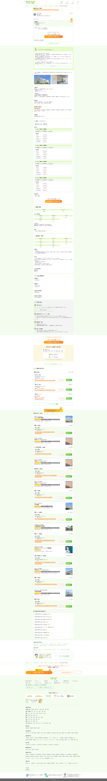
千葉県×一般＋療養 (57, 645)
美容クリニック (56, 737)
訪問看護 (48, 732)
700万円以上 (50, 744)
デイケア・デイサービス (44, 739)
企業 (77, 739)
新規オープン (28, 763)
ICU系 (42, 732)
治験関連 (76, 732)
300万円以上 (28, 744)
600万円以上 (45, 744)
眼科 (52, 756)
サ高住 (57, 739)
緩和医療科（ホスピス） (49, 758)
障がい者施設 (61, 739)
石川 (37, 711)
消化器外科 (28, 756)
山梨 (42, 711)
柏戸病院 (56, 662)
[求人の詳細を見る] (53, 425)
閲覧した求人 (28, 682)
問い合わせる (39, 307)
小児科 (45, 756)
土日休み (38, 763)
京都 (31, 717)
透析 (45, 732)
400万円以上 (33, 744)
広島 (29, 719)
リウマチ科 (28, 758)
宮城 (40, 709)
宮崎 (44, 723)
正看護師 (68, 649)
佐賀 (34, 723)
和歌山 (42, 717)
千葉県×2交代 (63, 645)
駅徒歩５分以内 (46, 649)
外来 (29, 732)
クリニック (51, 737)
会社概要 (27, 767)
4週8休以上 (35, 649)
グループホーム (52, 739)
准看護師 (31, 727)
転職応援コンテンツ (48, 682)
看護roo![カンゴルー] (29, 662)
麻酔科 (79, 756)
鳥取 (34, 719)
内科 (35, 754)
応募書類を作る (66, 680)
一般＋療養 (36, 737)
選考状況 (46, 680)
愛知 (29, 715)
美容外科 (27, 754)
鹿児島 (47, 723)
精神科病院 (46, 737)
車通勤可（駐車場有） (51, 763)
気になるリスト (75, 680)
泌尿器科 (63, 756)
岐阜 (31, 715)
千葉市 (46, 662)
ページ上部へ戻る (53, 364)
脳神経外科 (33, 756)
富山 (34, 711)
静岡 (34, 715)
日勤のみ (33, 749)
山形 (45, 709)
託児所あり (54, 649)
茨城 (40, 713)
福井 (40, 711)
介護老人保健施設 (29, 739)
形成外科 (41, 756)
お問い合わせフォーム (32, 687)
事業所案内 (28, 769)
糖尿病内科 (62, 754)
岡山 (31, 719)
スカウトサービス (38, 682)
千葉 (37, 713)
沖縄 (50, 723)
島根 (36, 719)
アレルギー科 (42, 758)
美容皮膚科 (32, 754)
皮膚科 (60, 756)
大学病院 (31, 737)
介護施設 (65, 737)
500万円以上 (39, 744)
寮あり (51, 649)
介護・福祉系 (53, 732)
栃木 (42, 713)
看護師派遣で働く (57, 682)
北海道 (32, 709)
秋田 (43, 709)
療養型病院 (41, 737)
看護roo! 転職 (36, 662)
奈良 (39, 717)
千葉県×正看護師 (50, 645)
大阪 (29, 717)
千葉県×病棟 (45, 645)
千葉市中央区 (51, 662)
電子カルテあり (40, 649)
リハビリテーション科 (35, 758)
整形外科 (37, 756)
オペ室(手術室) (33, 732)
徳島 (29, 721)
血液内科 (53, 754)
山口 (39, 719)
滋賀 (36, 717)
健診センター (67, 739)
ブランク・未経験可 (60, 649)
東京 (29, 713)
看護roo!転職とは (29, 680)
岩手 (38, 709)
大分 (41, 723)
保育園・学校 (64, 732)
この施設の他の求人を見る (53, 43)
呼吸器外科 (70, 754)
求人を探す (56, 680)
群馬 (45, 713)
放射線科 (75, 756)
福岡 (31, 723)
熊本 (39, 723)
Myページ (37, 680)
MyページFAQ (66, 682)
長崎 (36, 723)
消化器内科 (44, 754)
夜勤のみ (37, 749)
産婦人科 (48, 756)
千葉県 (42, 662)
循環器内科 (49, 754)
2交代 (27, 749)
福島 (48, 709)
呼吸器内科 (39, 754)
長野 (45, 711)
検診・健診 (59, 732)
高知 (36, 721)
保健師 (35, 727)
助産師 (38, 727)
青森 (35, 709)
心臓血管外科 (75, 754)
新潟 (32, 711)
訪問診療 (68, 732)
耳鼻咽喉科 (56, 756)
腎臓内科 (57, 754)
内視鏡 (72, 732)
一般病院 (27, 737)
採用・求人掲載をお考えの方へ (46, 687)
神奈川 (32, 713)
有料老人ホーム (36, 739)
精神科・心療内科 (69, 756)
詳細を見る (69, 380)
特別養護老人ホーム (72, 737)
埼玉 (35, 713)
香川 (31, 721)
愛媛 (34, 721)
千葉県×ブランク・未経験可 (37, 645)
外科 (66, 754)
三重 (36, 715)
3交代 (30, 749)
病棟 (65, 649)
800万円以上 (56, 744)
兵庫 (34, 717)
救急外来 (38, 732)
